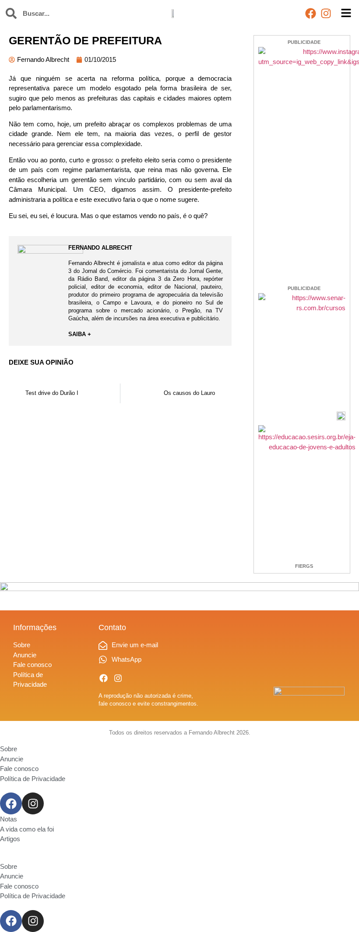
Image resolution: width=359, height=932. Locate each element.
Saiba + (79, 334)
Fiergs (304, 566)
